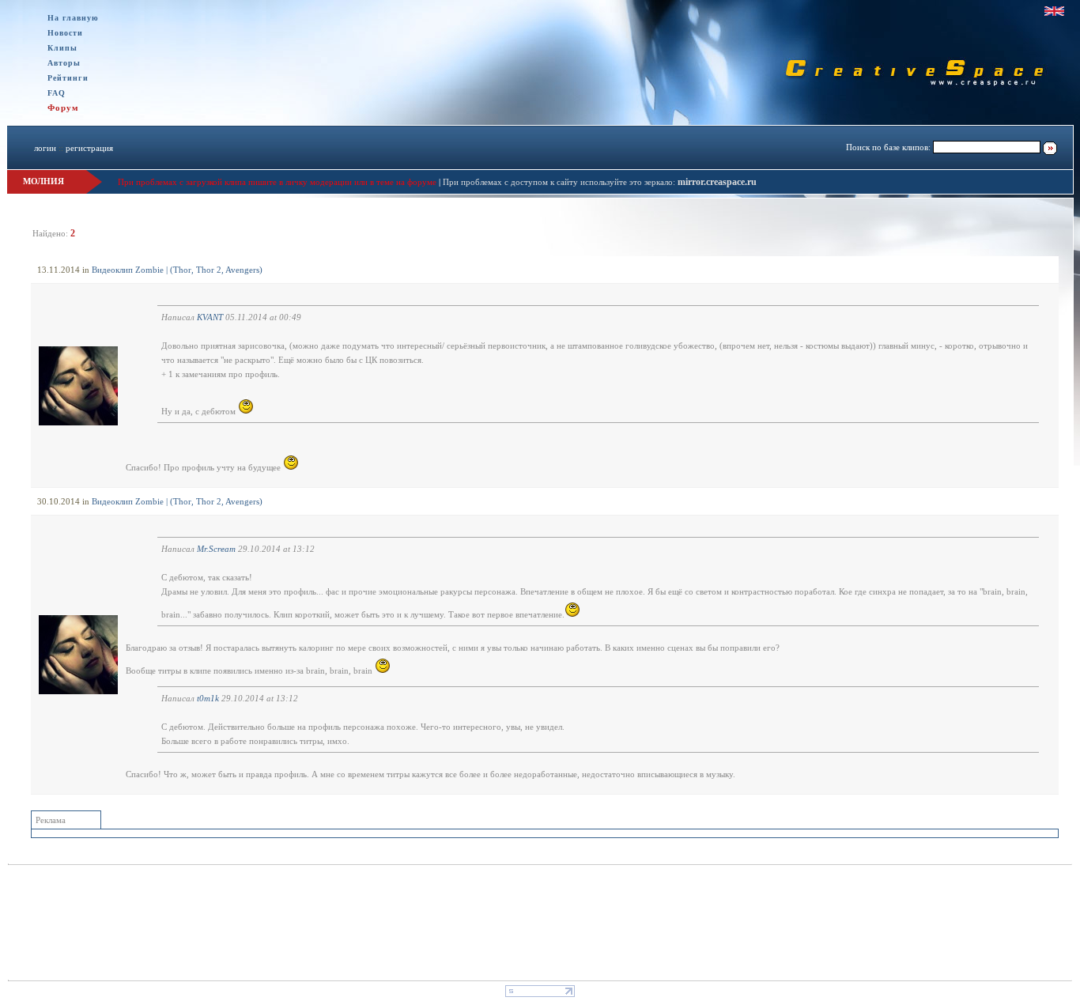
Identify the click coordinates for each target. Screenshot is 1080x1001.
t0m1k (208, 698)
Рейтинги (68, 78)
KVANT (210, 317)
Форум (63, 107)
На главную (73, 17)
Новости (65, 32)
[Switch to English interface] (1054, 11)
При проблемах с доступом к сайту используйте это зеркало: (560, 182)
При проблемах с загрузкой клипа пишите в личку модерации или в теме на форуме (277, 182)
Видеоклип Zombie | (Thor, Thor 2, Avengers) (177, 269)
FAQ (56, 93)
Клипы (62, 47)
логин (45, 148)
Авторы (64, 63)
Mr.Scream (216, 548)
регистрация (89, 148)
